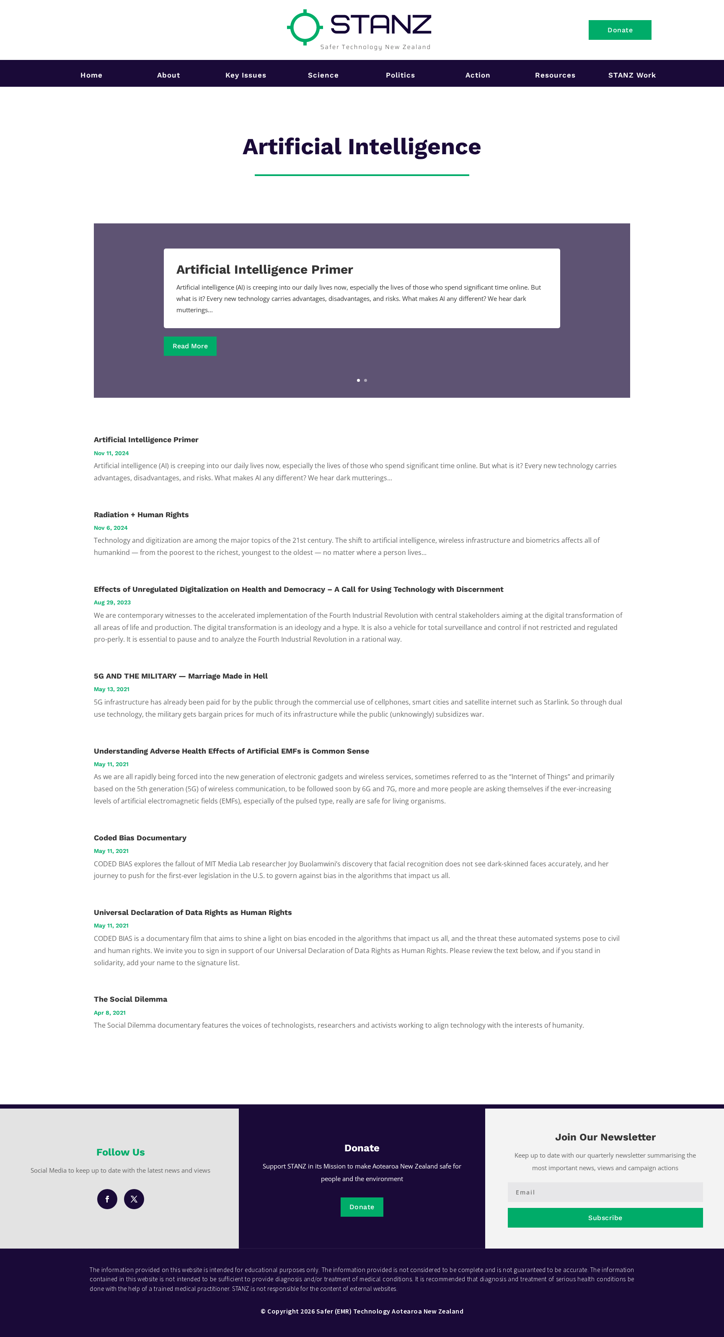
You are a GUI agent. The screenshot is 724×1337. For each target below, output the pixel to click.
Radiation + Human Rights (141, 514)
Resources (555, 75)
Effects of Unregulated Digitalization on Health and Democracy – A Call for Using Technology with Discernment (299, 589)
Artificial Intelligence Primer (264, 269)
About (168, 75)
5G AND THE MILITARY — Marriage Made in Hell (181, 675)
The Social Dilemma (130, 999)
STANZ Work (632, 75)
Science (323, 75)
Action (478, 75)
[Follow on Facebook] (107, 1199)
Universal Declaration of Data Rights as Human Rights (193, 912)
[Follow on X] (134, 1199)
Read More (190, 346)
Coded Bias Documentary (140, 837)
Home (91, 75)
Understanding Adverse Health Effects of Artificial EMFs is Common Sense (231, 750)
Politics (400, 75)
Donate (620, 30)
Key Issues (245, 75)
